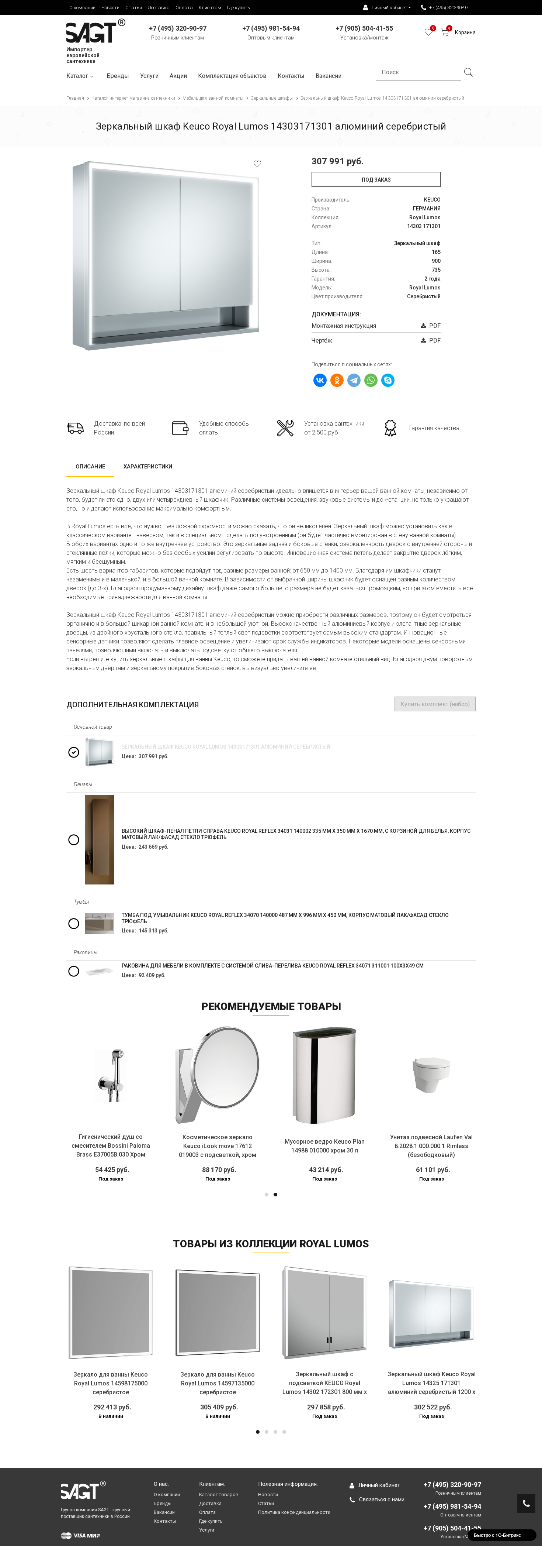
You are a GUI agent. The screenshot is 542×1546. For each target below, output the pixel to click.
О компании (82, 7)
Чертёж (322, 340)
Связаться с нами (381, 1499)
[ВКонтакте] (320, 380)
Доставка (159, 7)
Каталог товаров (219, 1494)
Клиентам (210, 7)
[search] (468, 72)
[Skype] (388, 380)
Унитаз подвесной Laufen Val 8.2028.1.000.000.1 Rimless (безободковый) (431, 1146)
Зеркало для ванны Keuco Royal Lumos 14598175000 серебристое (110, 1383)
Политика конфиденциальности (294, 1512)
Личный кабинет (379, 1485)
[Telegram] (354, 380)
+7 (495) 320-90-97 (448, 7)
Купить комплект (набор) (435, 704)
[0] (428, 34)
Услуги (149, 75)
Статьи (133, 7)
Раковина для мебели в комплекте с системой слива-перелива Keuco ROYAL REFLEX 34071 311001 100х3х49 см (273, 966)
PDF (433, 325)
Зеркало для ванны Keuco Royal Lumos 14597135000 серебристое (217, 1383)
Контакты (291, 75)
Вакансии (164, 1512)
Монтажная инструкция (344, 325)
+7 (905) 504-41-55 (452, 1528)
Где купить (238, 7)
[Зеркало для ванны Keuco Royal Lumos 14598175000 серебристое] (110, 1312)
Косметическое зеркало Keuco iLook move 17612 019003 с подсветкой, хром (217, 1146)
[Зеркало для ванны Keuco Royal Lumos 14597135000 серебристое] (217, 1312)
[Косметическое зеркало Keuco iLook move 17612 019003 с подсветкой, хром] (217, 1075)
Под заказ (376, 180)
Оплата (184, 7)
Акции (178, 75)
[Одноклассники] (337, 380)
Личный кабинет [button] (389, 7)
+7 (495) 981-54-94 (452, 1506)
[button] (266, 1194)
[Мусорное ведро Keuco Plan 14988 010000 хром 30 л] (324, 1075)
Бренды (118, 75)
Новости (110, 7)
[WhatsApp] (371, 380)
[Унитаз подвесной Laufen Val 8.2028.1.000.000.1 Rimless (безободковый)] (431, 1075)
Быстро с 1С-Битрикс (497, 1535)
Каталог (77, 75)
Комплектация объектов (232, 75)
